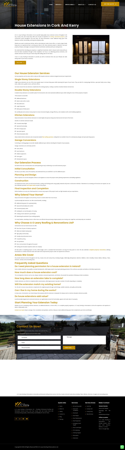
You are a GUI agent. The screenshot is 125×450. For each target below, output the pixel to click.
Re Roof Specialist (77, 406)
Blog (60, 416)
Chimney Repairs (77, 432)
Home (51, 4)
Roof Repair (76, 415)
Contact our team (19, 310)
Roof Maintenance (77, 418)
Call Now (19, 62)
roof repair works (31, 185)
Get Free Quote (109, 4)
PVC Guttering (76, 430)
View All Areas (90, 414)
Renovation (75, 435)
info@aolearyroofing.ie (104, 414)
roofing (52, 36)
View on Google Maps (104, 428)
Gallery (61, 411)
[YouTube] (27, 419)
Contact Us (92, 4)
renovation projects (60, 36)
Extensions (75, 438)
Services (58, 4)
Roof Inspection (77, 420)
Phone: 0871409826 (103, 408)
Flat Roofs (75, 413)
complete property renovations (97, 249)
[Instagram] (20, 419)
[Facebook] (16, 419)
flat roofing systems (47, 137)
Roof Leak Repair (77, 427)
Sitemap (61, 419)
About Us (81, 4)
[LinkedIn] (23, 419)
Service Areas (69, 4)
